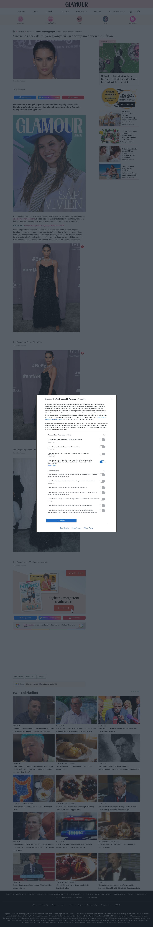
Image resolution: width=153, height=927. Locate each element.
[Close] (112, 399)
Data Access (76, 528)
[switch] (102, 439)
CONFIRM (61, 520)
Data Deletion (64, 528)
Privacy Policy (88, 528)
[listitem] (76, 435)
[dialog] (76, 463)
